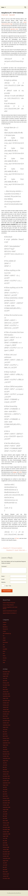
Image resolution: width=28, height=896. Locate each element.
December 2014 (6, 720)
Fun (3, 635)
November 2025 (6, 671)
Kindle (4, 640)
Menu (2, 7)
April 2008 (5, 842)
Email (3, 579)
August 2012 (5, 745)
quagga (14, 472)
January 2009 (5, 825)
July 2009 (5, 811)
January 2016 (5, 709)
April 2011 (5, 769)
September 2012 (6, 742)
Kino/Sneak (5, 642)
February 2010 (6, 798)
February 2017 (6, 705)
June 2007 (5, 865)
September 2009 (6, 807)
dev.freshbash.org (7, 633)
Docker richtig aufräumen (8, 605)
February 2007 (6, 874)
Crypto (4, 631)
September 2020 (6, 696)
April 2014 (5, 734)
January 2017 (5, 707)
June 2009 (5, 814)
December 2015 (6, 711)
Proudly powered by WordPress (14, 893)
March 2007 (5, 871)
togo (4, 662)
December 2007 (6, 851)
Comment (4, 566)
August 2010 (5, 785)
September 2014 (6, 725)
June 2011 (5, 765)
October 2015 (6, 714)
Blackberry (5, 626)
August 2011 (5, 760)
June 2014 (5, 729)
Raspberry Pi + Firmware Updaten (11, 548)
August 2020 (5, 698)
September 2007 (6, 858)
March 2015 (5, 716)
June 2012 (5, 749)
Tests (17, 538)
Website (3, 582)
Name (3, 576)
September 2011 (6, 758)
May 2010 (5, 791)
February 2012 (6, 751)
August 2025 (5, 676)
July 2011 (5, 762)
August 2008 (5, 836)
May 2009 (5, 816)
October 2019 (6, 702)
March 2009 (5, 820)
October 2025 (6, 674)
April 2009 (5, 818)
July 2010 (5, 787)
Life (3, 644)
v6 (15, 538)
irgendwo (12, 29)
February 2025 (6, 682)
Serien (4, 660)
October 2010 (6, 780)
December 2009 (6, 800)
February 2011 (6, 771)
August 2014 (5, 727)
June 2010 (5, 789)
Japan (4, 638)
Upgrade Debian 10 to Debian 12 (10, 613)
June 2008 (5, 838)
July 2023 (5, 687)
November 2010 (6, 778)
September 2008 (6, 834)
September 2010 (6, 782)
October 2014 (6, 722)
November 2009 (6, 802)
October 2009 (6, 805)
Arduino (4, 624)
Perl (4, 653)
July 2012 (5, 747)
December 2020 (6, 694)
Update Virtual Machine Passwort (10, 610)
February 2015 (6, 718)
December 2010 (6, 776)
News (4, 651)
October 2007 (6, 856)
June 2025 (5, 678)
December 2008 (6, 827)
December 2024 (6, 685)
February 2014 (6, 738)
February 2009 (6, 822)
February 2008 (6, 847)
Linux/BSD (13, 15)
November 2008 (6, 829)
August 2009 (5, 809)
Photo (4, 655)
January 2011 (5, 774)
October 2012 (6, 740)
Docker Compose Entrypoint (9, 602)
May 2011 (5, 767)
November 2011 (6, 754)
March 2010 (5, 796)
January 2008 (5, 849)
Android (4, 622)
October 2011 (6, 756)
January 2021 (5, 691)
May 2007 (5, 867)
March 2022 (5, 689)
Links (4, 646)
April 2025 (5, 680)
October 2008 (6, 831)
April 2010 (5, 794)
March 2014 (5, 736)
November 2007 (6, 854)
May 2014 (5, 731)
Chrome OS (5, 629)
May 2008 (5, 840)
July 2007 (5, 862)
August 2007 (5, 860)
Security (4, 658)
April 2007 (5, 869)
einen (17, 29)
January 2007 (5, 876)
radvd (20, 472)
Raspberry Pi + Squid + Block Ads (16, 550)
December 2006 (6, 878)
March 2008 (5, 845)
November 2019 (6, 700)
